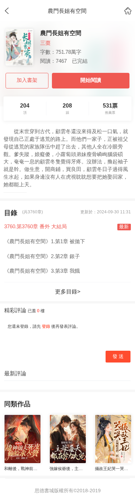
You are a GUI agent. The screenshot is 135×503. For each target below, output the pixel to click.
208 (67, 108)
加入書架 (27, 80)
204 (24, 108)
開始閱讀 (90, 80)
